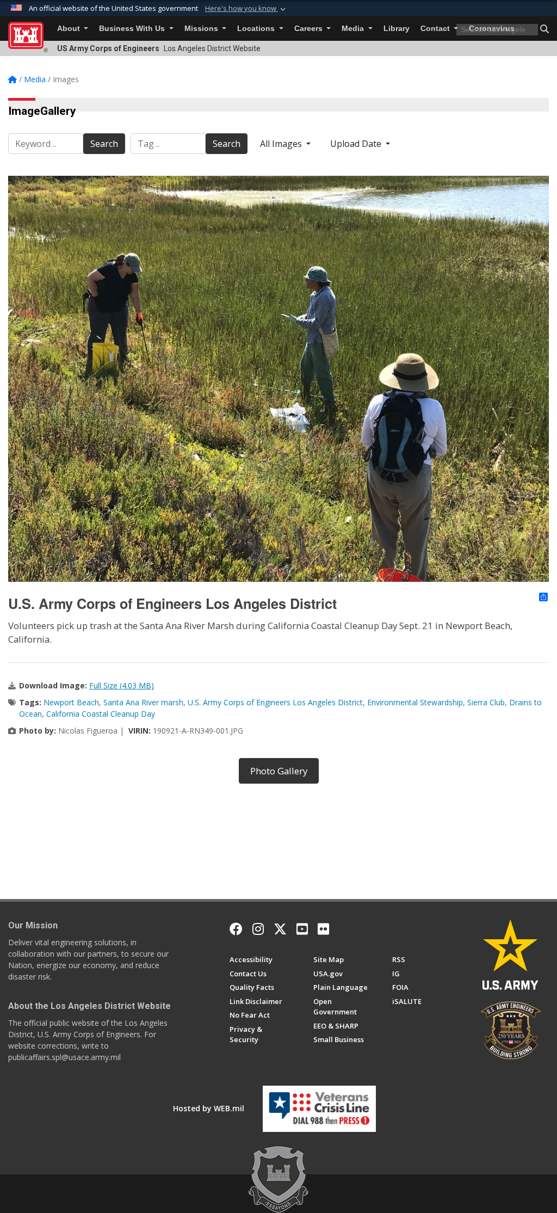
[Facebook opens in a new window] (236, 929)
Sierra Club (486, 702)
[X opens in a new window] (280, 929)
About (69, 28)
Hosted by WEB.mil (208, 1108)
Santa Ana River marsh (143, 702)
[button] (246, 8)
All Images (282, 144)
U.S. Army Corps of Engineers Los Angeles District (275, 702)
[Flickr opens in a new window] (323, 929)
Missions (202, 28)
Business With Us (133, 28)
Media (354, 28)
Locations (257, 28)
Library (396, 28)
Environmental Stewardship (415, 702)
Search (104, 144)
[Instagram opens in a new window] (258, 929)
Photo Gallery (278, 771)
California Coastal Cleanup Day (100, 714)
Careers (309, 28)
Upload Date (356, 144)
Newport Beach (71, 702)
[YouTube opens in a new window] (302, 929)
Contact (436, 28)
